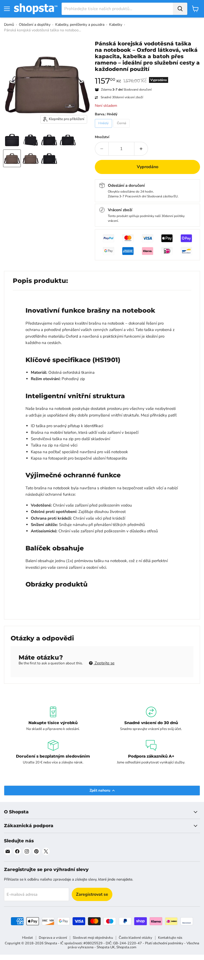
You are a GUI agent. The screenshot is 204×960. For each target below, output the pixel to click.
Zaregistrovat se (92, 894)
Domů (9, 24)
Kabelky (115, 24)
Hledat (27, 937)
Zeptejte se (104, 663)
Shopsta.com (126, 947)
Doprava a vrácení (53, 937)
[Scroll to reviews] (147, 75)
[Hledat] (180, 9)
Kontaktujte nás (170, 937)
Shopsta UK (106, 947)
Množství (102, 137)
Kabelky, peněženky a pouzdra (79, 24)
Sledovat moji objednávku (93, 937)
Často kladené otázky (135, 937)
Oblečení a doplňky (34, 24)
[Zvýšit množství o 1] (141, 149)
